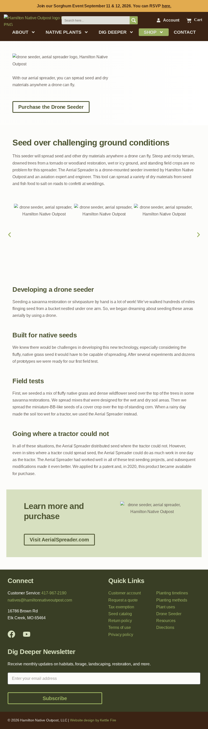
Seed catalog (120, 614)
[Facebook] (11, 634)
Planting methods (171, 600)
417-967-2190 (53, 593)
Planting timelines (172, 593)
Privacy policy (120, 634)
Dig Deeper (113, 32)
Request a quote (123, 600)
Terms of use (119, 627)
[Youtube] (26, 634)
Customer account (124, 593)
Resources (166, 620)
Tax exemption (121, 607)
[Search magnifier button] (134, 20)
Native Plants (63, 32)
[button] (9, 235)
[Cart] (189, 20)
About (20, 32)
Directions (165, 627)
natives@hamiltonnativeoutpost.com (40, 600)
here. (166, 6)
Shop (150, 32)
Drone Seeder (168, 614)
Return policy (120, 620)
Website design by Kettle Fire (93, 720)
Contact (185, 32)
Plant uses (165, 607)
